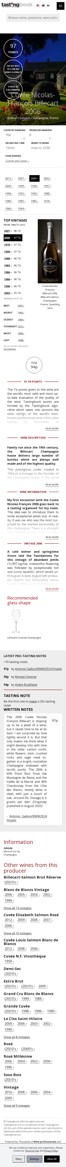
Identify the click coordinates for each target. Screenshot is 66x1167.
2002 (7, 293)
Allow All (51, 1158)
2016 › (9, 1092)
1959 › (9, 961)
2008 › (34, 919)
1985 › (21, 201)
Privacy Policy (51, 1150)
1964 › (21, 208)
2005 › (22, 894)
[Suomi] (48, 6)
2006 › (34, 178)
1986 (7, 272)
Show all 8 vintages (17, 1037)
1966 (7, 279)
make (33, 701)
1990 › (34, 193)
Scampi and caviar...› (17, 160)
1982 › (34, 201)
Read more (52, 428)
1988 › (47, 193)
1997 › (47, 186)
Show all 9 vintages (17, 1106)
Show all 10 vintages (18, 933)
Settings (34, 1158)
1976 (7, 244)
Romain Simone (25, 677)
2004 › (34, 894)
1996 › (8, 193)
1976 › (47, 201)
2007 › (21, 178)
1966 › (8, 208)
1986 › (8, 201)
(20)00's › (28, 1048)
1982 (7, 265)
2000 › (8, 186)
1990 (7, 251)
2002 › (47, 178)
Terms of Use (32, 1150)
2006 (7, 237)
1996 (7, 286)
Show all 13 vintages (18, 908)
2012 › (8, 178)
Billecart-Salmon (18, 118)
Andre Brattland (26, 685)
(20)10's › (11, 882)
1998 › (34, 186)
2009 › (22, 919)
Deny (19, 1158)
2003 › (34, 1023)
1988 (7, 258)
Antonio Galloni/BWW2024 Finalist (38, 669)
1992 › (21, 193)
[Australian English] (43, 6)
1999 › (21, 186)
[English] (38, 6)
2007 (7, 231)
